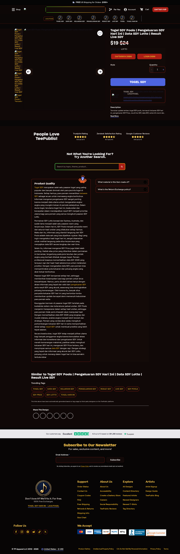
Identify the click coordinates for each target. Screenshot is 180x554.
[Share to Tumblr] (70, 416)
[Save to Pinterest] (57, 416)
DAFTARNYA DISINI (123, 56)
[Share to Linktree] (50, 416)
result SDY (50, 327)
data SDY (56, 348)
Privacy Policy (85, 466)
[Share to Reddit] (63, 416)
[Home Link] (25, 9)
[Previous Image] (28, 71)
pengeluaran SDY (78, 284)
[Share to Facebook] (43, 416)
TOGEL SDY (138, 82)
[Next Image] (100, 71)
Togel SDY (38, 187)
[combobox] (73, 9)
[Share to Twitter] (36, 416)
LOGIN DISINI (149, 56)
